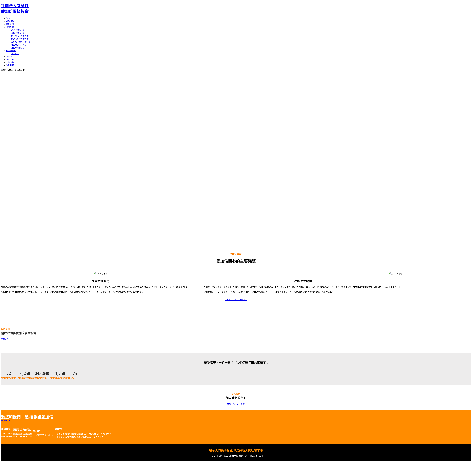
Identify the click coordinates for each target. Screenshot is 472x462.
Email (6, 421)
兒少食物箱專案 (18, 30)
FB (2, 421)
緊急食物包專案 (18, 33)
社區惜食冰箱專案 (19, 45)
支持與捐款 (11, 51)
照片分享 (10, 59)
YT (10, 421)
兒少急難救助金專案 (20, 39)
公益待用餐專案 (18, 48)
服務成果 (10, 57)
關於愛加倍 (11, 24)
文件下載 (10, 62)
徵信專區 (15, 54)
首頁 (8, 18)
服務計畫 (10, 27)
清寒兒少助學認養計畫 (20, 42)
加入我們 (10, 65)
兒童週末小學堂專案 (20, 36)
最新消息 (10, 21)
